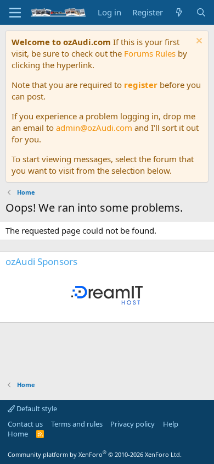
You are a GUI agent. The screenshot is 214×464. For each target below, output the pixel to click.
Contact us (25, 424)
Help (170, 424)
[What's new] (179, 12)
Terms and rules (77, 424)
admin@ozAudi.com (94, 127)
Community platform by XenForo (95, 454)
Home (18, 434)
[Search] (201, 12)
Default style (36, 408)
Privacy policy (132, 424)
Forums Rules (150, 53)
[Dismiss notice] (197, 42)
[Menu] (15, 13)
